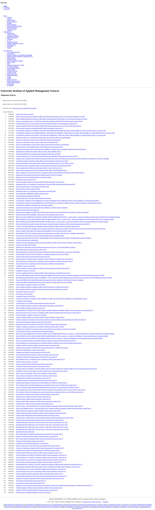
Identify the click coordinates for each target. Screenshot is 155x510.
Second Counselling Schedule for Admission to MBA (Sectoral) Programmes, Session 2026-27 (40, 182)
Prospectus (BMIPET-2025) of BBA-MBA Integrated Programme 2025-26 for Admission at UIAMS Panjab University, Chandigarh (49, 280)
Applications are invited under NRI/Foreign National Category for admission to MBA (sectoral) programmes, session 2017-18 (48, 466)
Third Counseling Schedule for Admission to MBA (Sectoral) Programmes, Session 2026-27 (39, 128)
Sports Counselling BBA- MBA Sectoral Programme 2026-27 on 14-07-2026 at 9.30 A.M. (39, 168)
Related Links (7, 32)
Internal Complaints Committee (15, 60)
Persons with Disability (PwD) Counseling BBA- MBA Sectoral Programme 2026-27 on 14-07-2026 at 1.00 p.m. (45, 163)
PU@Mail (6, 7)
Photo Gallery (10, 84)
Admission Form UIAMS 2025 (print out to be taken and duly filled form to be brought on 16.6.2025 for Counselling (46, 329)
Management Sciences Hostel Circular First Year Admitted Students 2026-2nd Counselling (39, 175)
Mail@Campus (13, 81)
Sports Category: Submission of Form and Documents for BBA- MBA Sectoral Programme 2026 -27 (42, 170)
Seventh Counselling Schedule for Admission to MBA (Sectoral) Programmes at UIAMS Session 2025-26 (43, 273)
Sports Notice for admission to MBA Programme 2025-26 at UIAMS (33, 322)
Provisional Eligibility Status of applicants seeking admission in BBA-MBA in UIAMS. (38, 154)
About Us (9, 17)
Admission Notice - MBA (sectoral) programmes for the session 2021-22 (34, 403)
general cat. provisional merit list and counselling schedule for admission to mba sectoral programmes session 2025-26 (46, 340)
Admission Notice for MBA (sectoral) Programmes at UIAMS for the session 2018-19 (38, 450)
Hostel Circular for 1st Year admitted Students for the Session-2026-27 (34, 177)
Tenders (9, 47)
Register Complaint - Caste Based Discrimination (19, 55)
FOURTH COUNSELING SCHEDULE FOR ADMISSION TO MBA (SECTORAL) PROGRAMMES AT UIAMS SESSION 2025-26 (51, 298)
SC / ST (9, 40)
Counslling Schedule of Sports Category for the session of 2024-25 (33, 366)
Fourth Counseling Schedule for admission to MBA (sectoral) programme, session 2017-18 (39, 452)
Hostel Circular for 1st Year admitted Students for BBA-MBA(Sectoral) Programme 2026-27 (39, 147)
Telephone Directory (12, 71)
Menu (5, 16)
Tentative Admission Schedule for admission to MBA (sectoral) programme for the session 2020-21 (41, 413)
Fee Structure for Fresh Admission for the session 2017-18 (31, 480)
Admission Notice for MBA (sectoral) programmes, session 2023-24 (33, 396)
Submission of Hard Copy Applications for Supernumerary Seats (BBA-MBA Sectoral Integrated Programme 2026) (45, 184)
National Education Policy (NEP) (15, 65)
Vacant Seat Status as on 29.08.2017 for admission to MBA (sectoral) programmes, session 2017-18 (41, 455)
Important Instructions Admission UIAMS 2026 (28, 196)
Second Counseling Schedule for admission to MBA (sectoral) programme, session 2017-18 (39, 473)
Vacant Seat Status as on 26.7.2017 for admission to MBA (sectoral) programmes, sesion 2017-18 (41, 471)
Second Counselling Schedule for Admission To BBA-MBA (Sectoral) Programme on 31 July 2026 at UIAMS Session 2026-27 (48, 126)
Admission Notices (12, 34)
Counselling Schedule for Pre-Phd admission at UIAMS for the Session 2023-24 (36, 380)
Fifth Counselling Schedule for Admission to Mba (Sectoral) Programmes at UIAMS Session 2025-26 (42, 289)
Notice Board (10, 33)
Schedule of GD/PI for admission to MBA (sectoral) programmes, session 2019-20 (37, 436)
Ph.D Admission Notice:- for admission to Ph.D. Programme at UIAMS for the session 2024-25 (40, 359)
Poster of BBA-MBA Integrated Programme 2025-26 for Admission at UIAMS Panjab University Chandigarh (44, 282)
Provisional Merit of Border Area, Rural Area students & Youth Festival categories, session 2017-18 (41, 476)
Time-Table (10, 46)
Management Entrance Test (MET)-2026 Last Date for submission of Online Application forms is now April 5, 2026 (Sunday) (48, 252)
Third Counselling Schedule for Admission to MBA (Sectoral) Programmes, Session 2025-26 (39, 305)
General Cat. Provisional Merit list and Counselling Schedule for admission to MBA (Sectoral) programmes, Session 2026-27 (48, 226)
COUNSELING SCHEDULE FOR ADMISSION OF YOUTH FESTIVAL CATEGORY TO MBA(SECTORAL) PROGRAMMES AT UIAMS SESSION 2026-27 (59, 203)
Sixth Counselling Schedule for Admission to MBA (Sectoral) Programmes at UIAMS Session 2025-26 (42, 287)
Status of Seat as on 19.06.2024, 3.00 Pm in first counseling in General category (36, 373)
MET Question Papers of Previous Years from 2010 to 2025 (31, 249)
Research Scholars (11, 29)
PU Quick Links (8, 50)
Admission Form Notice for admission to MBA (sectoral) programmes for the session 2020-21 (40, 420)
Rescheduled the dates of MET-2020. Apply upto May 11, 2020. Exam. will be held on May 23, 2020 (42, 427)
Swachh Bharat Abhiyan (13, 68)
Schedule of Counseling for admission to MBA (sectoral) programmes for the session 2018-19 (40, 448)
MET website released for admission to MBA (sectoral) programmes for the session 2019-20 (39, 438)
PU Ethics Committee (12, 66)
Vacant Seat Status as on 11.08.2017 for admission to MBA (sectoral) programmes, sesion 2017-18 (41, 459)
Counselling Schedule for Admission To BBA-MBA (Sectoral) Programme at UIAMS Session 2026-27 (42, 161)
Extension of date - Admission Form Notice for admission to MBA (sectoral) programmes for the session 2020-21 (45, 417)
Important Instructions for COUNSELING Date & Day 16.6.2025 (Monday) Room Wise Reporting (41, 324)
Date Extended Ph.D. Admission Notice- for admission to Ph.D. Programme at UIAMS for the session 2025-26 (44, 259)
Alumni (9, 76)
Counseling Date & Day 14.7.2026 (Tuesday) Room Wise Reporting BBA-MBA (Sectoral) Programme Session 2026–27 (47, 156)
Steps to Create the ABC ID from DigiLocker (27, 210)
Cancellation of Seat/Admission (24, 301)
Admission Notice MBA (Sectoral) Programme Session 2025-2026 (33, 352)
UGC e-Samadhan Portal (13, 52)
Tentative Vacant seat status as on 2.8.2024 (27, 361)
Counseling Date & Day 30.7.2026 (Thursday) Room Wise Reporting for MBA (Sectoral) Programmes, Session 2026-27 (47, 123)
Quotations (10, 39)
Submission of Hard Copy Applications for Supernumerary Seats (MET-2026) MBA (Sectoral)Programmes (43, 137)
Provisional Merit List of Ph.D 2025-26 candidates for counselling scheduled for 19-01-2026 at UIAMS (42, 254)
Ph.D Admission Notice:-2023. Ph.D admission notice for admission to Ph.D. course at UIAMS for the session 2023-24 (46, 385)
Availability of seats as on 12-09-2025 (25, 270)
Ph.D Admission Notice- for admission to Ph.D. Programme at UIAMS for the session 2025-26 (40, 263)
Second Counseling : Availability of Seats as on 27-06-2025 (31, 315)
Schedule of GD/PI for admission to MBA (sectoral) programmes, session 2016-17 (37, 490)
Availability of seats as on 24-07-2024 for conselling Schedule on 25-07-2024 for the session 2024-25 (42, 371)
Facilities (9, 23)
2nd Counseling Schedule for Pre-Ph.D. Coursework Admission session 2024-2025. (37, 354)
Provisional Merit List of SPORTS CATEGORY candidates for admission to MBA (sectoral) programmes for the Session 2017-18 (49, 464)
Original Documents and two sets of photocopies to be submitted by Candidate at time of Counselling (41, 207)
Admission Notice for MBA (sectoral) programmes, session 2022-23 (33, 399)
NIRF (8, 63)
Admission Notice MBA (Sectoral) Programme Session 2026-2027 (33, 256)
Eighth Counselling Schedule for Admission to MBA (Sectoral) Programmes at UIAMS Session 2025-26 (42, 268)
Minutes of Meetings (12, 37)
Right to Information (12, 75)
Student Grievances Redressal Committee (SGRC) (20, 56)
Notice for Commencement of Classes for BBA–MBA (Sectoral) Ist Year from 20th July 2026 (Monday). (42, 144)
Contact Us (10, 30)
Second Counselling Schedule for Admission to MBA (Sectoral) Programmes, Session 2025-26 (40, 317)
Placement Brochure (12, 27)
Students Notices (11, 45)
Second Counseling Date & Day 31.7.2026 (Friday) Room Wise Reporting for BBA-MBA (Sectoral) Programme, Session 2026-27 (49, 121)
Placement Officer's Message (14, 26)
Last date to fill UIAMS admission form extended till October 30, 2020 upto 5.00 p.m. (38, 415)
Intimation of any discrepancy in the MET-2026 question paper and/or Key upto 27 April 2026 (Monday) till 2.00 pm (46, 247)
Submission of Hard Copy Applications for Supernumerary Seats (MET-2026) (36, 191)
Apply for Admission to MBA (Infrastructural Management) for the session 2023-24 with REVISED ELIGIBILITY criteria (47, 387)
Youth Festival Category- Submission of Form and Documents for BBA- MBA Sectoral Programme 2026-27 (43, 165)
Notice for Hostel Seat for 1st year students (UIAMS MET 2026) (32, 186)
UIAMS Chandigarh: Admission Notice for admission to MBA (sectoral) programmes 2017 (39, 487)
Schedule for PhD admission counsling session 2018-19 (30, 441)
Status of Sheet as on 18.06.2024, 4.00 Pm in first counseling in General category (36, 375)
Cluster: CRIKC (11, 69)
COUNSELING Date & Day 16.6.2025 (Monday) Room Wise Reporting (35, 331)
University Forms (11, 72)
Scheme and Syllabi (12, 42)
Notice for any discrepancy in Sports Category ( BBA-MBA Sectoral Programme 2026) (38, 140)
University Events (11, 59)
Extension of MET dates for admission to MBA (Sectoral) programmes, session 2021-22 (38, 401)
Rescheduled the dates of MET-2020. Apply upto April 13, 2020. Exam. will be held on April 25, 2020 (42, 429)
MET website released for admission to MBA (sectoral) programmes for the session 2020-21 (39, 434)
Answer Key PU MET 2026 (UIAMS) (26, 245)
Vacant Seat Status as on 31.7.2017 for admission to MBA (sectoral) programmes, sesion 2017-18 (41, 469)
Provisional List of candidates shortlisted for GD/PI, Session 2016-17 (33, 492)
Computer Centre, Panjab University (91, 502)
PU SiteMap (10, 85)
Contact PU (7, 9)
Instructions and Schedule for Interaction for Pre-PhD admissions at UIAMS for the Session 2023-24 (41, 382)
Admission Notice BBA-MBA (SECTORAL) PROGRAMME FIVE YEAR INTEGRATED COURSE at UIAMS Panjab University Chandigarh (53, 238)
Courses (9, 18)
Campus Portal (13, 82)
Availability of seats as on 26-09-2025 (25, 266)
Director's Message (12, 21)
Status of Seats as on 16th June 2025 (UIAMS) (25, 108)
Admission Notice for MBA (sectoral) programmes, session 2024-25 (33, 378)
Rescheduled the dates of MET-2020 (25, 431)
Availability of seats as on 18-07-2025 (25, 296)
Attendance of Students (13, 36)
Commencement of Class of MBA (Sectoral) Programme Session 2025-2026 (35, 303)
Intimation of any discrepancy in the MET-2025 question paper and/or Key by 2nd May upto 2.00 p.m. (42, 347)
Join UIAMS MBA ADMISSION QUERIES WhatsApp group (32, 193)
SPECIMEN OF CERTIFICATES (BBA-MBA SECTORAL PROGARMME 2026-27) (38, 151)
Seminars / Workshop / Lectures (15, 43)
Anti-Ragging (10, 53)
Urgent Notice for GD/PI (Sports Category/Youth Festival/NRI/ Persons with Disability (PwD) (40, 235)
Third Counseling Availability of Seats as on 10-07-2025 (30, 308)
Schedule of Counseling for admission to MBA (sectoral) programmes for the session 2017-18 (40, 478)
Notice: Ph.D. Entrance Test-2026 (24, 114)
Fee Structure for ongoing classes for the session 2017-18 (30, 483)
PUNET (12, 79)
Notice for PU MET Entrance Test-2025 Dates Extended (30, 350)
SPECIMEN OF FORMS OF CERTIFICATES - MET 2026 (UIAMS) (34, 205)
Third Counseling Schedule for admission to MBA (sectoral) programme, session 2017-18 (39, 462)
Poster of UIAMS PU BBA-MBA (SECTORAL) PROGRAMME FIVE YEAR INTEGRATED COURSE (43, 231)
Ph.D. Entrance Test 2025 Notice (24, 294)
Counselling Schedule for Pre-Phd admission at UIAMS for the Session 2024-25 (36, 357)
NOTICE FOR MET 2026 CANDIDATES (27, 240)
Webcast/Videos (11, 58)
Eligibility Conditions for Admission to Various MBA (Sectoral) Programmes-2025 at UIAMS (40, 326)
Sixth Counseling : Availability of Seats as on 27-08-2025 (30, 284)
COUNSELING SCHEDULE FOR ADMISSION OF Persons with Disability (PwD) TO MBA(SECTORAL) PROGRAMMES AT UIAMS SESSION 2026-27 (57, 200)
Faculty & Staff (11, 20)
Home (5, 6)
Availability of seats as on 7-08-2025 (25, 291)
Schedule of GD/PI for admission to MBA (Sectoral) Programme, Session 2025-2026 (37, 345)
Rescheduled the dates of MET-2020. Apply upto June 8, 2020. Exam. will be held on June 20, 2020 (41, 424)
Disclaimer (105, 502)
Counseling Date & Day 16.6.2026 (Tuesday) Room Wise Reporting (33, 198)
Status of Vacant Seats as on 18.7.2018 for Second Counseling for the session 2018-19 (38, 445)
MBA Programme (11, 24)
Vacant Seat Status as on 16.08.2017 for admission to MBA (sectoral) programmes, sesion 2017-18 (41, 457)
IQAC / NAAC (11, 62)
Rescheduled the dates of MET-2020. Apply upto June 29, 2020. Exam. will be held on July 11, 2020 (42, 422)
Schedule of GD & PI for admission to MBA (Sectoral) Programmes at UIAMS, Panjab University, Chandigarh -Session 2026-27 (49, 242)
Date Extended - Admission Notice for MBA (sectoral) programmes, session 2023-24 (37, 394)
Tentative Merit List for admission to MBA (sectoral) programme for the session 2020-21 (38, 410)
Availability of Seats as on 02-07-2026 (26, 179)
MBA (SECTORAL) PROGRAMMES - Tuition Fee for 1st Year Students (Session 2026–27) (40, 214)
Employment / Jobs (12, 74)
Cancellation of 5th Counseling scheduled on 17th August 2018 (32, 443)
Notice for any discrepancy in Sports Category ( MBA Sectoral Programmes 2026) (37, 142)
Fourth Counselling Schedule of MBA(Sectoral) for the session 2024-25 (34, 364)
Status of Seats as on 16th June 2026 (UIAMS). (28, 189)
